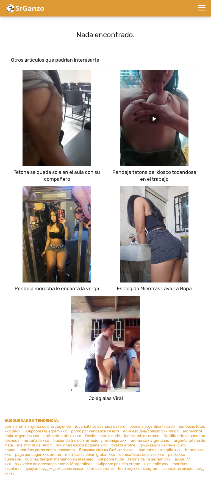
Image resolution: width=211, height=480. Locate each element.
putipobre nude (111, 459)
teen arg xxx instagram (138, 468)
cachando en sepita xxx (160, 450)
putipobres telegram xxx (45, 431)
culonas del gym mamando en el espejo (59, 459)
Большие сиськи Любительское (107, 450)
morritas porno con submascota (47, 450)
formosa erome (100, 468)
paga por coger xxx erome (38, 454)
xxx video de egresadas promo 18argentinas (53, 464)
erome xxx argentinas (150, 440)
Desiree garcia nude (102, 436)
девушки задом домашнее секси (54, 468)
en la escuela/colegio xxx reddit (151, 431)
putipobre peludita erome (118, 464)
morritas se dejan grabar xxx (90, 454)
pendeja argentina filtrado (152, 426)
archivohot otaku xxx (62, 436)
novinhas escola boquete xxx (81, 445)
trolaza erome (123, 445)
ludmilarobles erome (141, 436)
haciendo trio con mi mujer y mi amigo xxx (90, 440)
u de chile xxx (156, 464)
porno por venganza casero (95, 431)
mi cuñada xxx (36, 440)
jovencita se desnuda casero (100, 426)
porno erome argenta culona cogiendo (37, 426)
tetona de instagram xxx (149, 459)
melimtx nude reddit (34, 445)
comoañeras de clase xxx (141, 454)
